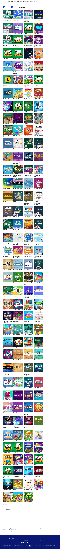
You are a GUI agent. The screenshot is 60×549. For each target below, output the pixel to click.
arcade (31, 1)
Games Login (57, 2)
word (18, 1)
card (21, 1)
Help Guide (41, 540)
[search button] (51, 2)
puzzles (24, 1)
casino (27, 1)
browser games (10, 528)
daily (15, 1)
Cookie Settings (24, 542)
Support (41, 538)
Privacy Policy (24, 538)
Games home (10, 1)
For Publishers (24, 540)
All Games (36, 1)
